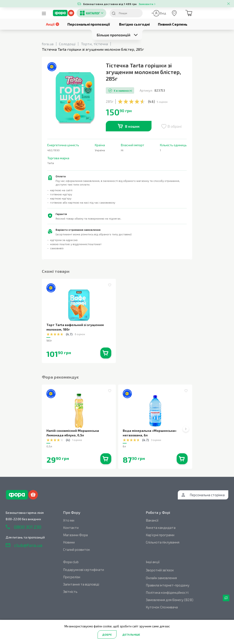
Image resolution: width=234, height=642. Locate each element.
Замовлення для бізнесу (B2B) (169, 600)
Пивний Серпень (172, 24)
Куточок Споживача (162, 607)
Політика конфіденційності (167, 592)
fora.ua (47, 44)
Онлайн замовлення (161, 578)
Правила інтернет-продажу (167, 585)
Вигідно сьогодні (134, 24)
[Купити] (105, 353)
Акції (50, 24)
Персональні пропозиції (88, 24)
